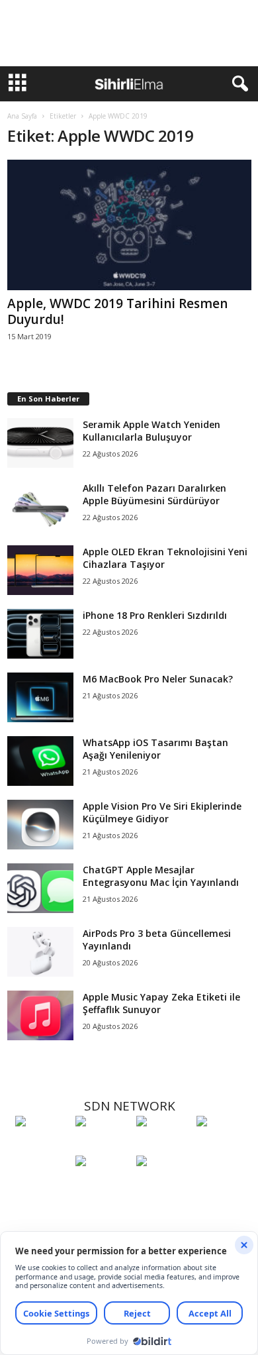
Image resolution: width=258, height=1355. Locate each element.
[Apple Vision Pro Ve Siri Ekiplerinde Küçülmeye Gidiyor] (40, 824)
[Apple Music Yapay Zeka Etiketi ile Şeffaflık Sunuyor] (40, 1015)
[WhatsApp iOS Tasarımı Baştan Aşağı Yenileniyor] (40, 761)
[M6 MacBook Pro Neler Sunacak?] (40, 697)
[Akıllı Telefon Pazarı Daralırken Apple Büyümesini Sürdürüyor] (40, 506)
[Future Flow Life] (163, 1185)
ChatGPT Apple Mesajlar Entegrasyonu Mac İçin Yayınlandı (161, 876)
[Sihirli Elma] (102, 1145)
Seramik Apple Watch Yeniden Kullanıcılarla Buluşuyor (151, 430)
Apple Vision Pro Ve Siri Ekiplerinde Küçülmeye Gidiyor (162, 812)
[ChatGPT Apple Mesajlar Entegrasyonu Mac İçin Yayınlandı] (40, 888)
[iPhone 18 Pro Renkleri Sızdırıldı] (40, 634)
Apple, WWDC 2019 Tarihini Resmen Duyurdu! (117, 311)
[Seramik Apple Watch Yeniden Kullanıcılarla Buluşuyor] (40, 443)
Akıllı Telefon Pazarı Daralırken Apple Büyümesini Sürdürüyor (154, 494)
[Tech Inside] (223, 1145)
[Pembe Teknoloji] (102, 1185)
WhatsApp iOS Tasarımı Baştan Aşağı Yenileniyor (155, 748)
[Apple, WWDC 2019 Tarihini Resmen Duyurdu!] (129, 225)
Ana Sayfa (22, 116)
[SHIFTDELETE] (42, 1145)
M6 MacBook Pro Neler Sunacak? (158, 679)
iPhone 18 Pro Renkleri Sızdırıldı (155, 615)
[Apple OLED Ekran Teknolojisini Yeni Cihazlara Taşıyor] (40, 570)
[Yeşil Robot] (163, 1145)
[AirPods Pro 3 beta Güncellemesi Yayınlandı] (40, 952)
